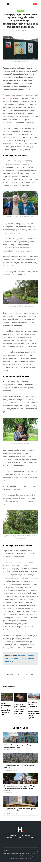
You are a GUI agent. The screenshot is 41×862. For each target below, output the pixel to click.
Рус (35, 4)
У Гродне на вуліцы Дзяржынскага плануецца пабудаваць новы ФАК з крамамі (20, 810)
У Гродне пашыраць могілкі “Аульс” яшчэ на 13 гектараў (20, 767)
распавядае (7, 98)
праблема (29, 674)
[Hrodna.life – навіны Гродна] (8, 4)
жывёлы (10, 674)
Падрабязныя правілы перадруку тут (20, 858)
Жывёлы (20, 11)
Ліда (19, 674)
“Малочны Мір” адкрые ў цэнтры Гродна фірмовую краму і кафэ (18, 746)
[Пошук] (29, 4)
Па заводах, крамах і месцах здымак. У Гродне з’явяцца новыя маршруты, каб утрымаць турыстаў (20, 788)
